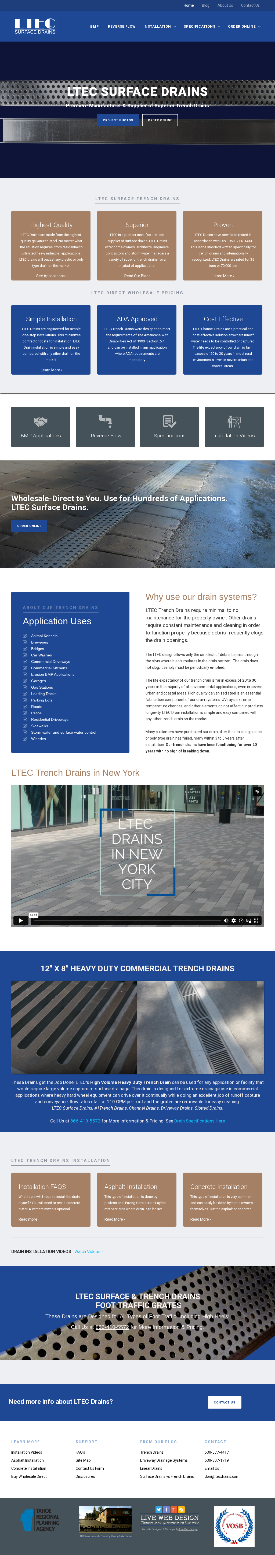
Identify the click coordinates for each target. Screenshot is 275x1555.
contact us (225, 1402)
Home (189, 5)
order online (160, 120)
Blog (205, 5)
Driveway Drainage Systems (164, 1460)
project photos (118, 120)
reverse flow (122, 26)
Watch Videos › (88, 1251)
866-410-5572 (85, 1121)
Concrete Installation (28, 1468)
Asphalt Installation (27, 1460)
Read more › (29, 1219)
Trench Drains (152, 1452)
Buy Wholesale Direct (29, 1476)
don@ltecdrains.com (222, 1476)
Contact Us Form (90, 1468)
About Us (225, 5)
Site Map (83, 1460)
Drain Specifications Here (199, 1121)
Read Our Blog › (137, 276)
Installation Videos (26, 1452)
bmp (95, 26)
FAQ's (80, 1452)
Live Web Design (188, 1529)
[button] (159, 26)
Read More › (114, 1219)
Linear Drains (151, 1468)
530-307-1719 (217, 1460)
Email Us (212, 1468)
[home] (34, 26)
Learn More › (223, 276)
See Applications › (51, 276)
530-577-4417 (217, 1452)
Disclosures (85, 1476)
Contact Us (250, 5)
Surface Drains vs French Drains (167, 1476)
